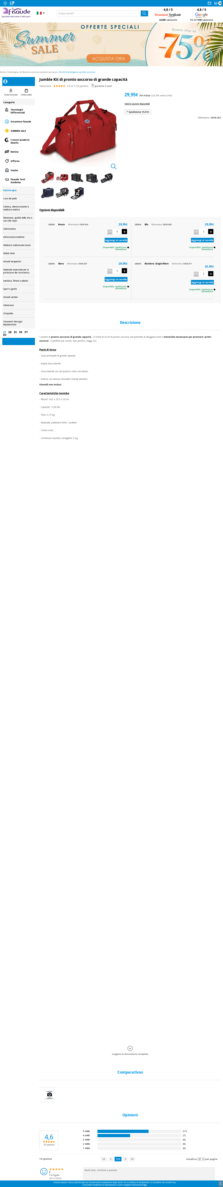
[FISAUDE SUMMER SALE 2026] (111, 44)
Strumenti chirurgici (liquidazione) (18, 323)
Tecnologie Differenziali (18, 111)
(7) (184, 1135)
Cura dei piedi (18, 199)
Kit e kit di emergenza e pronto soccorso (77, 72)
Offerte (18, 161)
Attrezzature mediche (18, 237)
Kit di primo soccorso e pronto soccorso (38, 72)
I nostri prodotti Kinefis (18, 141)
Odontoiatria (18, 229)
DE (10, 332)
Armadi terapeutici (18, 262)
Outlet (18, 170)
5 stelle (86, 1131)
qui (145, 1185)
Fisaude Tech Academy (18, 180)
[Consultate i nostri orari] (12, 3)
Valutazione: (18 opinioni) (63, 86)
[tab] (11, 92)
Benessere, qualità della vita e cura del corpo (18, 219)
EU (4, 334)
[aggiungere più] (124, 231)
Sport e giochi (18, 289)
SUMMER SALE (18, 130)
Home (2, 72)
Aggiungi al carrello (116, 240)
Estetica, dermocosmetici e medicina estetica (18, 208)
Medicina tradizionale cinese (18, 245)
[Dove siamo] (5, 3)
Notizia (18, 151)
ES (15, 332)
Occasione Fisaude (18, 121)
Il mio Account (10, 95)
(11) (185, 1131)
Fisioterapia (12, 72)
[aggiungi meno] (109, 231)
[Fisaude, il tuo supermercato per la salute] (17, 13)
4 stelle (86, 1135)
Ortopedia (18, 313)
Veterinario (18, 305)
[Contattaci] (209, 3)
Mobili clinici (18, 253)
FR (20, 332)
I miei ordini (26, 95)
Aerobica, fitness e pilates (18, 281)
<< (104, 1159)
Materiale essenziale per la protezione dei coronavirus (18, 271)
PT (26, 332)
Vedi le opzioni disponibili (137, 104)
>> (132, 1159)
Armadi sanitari (18, 297)
